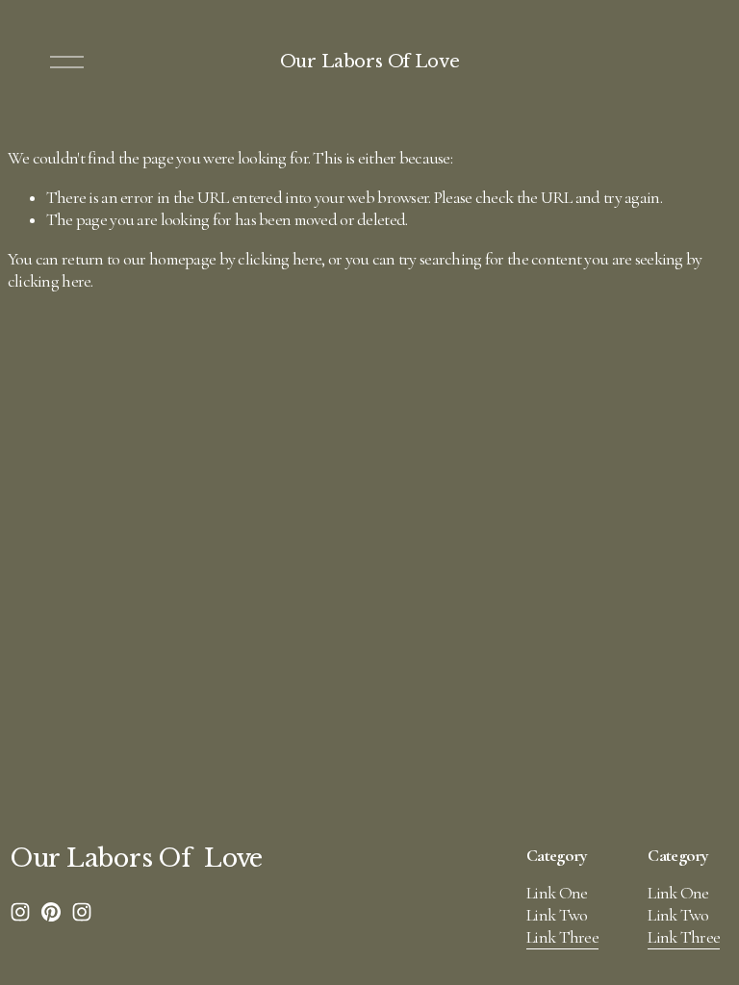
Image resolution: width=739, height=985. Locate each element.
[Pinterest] (51, 912)
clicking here (279, 259)
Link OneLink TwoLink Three (562, 915)
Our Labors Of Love (370, 61)
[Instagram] (20, 912)
